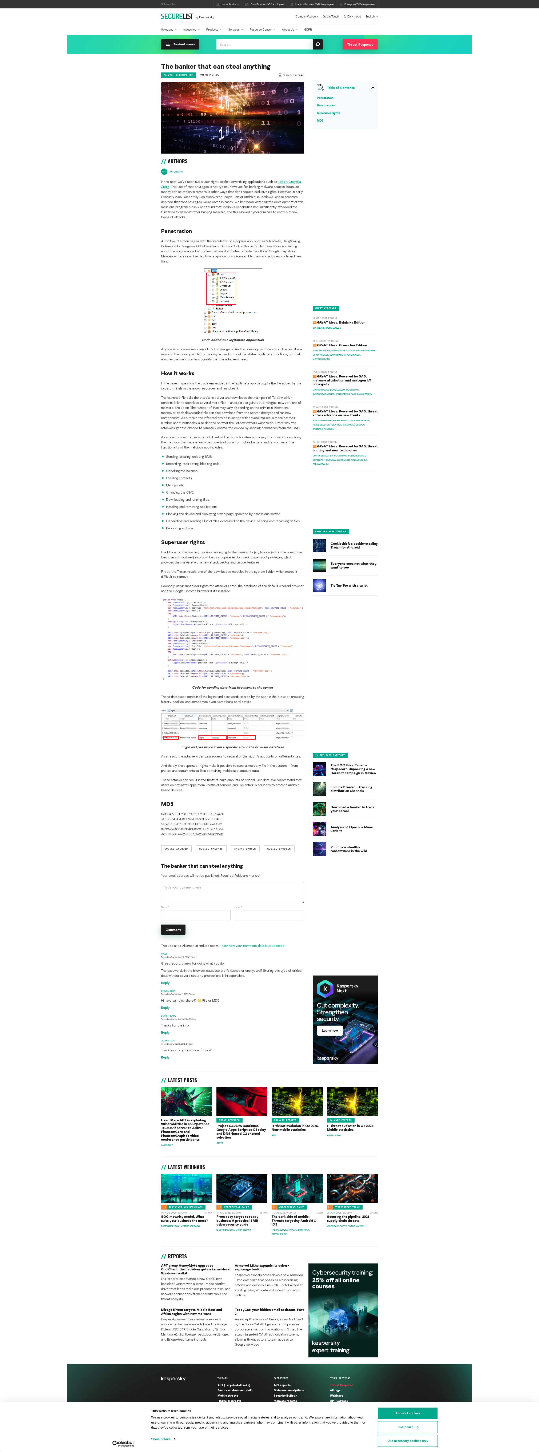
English (370, 16)
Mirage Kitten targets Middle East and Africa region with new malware (191, 1311)
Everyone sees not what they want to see (353, 565)
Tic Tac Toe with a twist (349, 585)
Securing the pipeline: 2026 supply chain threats (348, 1218)
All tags (335, 1390)
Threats (222, 1378)
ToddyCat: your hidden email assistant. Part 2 (269, 1311)
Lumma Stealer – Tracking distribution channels (351, 789)
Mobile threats (227, 1395)
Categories (281, 1378)
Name (165, 907)
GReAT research (229, 1120)
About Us (288, 29)
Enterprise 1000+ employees (359, 4)
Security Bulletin (285, 1395)
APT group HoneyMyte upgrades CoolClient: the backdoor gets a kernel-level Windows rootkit (195, 1269)
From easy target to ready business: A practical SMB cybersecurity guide (237, 1220)
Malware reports (285, 1120)
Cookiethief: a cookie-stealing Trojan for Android (354, 545)
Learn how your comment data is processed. (252, 945)
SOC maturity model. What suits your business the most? (184, 1218)
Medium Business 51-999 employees (314, 4)
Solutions (167, 29)
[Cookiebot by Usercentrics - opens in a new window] (123, 1444)
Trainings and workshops (186, 1207)
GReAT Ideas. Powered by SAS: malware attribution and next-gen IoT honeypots (342, 380)
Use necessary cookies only (407, 1441)
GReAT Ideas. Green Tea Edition (342, 345)
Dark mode (354, 16)
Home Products (230, 4)
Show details (160, 1439)
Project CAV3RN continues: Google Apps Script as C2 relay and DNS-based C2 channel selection (241, 1131)
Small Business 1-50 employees (267, 4)
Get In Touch (331, 16)
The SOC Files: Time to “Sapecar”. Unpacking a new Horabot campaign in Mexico (353, 769)
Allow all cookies (407, 1413)
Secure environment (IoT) (234, 1390)
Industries (189, 29)
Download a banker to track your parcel (353, 809)
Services (234, 29)
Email (238, 907)
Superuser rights (328, 113)
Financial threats (229, 1400)
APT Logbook (339, 1400)
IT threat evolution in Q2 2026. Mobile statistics (350, 1128)
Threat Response (341, 1385)
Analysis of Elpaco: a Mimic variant (352, 829)
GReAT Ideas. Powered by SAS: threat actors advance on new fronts (345, 413)
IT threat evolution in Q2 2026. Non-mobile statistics (295, 1128)
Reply (165, 983)
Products (212, 29)
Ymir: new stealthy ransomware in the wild (349, 849)
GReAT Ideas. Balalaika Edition (341, 322)
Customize (405, 1427)
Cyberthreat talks (236, 1207)
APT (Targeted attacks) (233, 1385)
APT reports (282, 1385)
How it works (326, 105)
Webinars (336, 1395)
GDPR (308, 29)
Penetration (325, 97)
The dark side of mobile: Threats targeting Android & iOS (294, 1220)
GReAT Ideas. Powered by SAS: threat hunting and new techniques (345, 448)
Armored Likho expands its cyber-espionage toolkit (262, 1267)
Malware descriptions (178, 75)
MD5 (320, 120)
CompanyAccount (307, 16)
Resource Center (261, 29)
